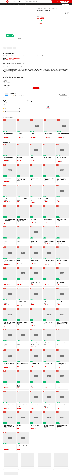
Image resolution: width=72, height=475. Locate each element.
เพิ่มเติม (37, 88)
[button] (65, 4)
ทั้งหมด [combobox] (58, 100)
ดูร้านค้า (63, 94)
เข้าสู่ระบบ (65, 1)
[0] (58, 2)
